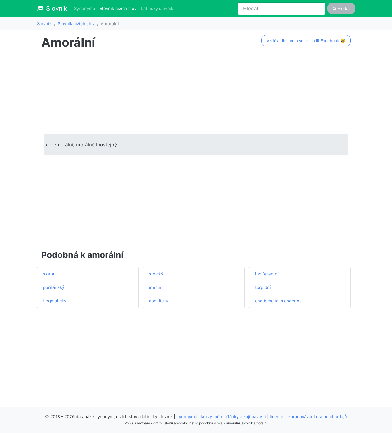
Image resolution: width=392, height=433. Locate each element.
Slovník (55, 8)
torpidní (263, 287)
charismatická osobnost (279, 300)
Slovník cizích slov (119, 8)
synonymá (186, 416)
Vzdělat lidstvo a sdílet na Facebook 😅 (306, 40)
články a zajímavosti (246, 416)
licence (277, 416)
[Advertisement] (196, 92)
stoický (156, 274)
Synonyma (84, 8)
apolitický (158, 300)
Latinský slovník (157, 8)
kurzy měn (211, 416)
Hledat (343, 8)
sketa (48, 274)
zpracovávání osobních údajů (317, 416)
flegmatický (54, 300)
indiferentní (267, 274)
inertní (155, 287)
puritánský (53, 287)
